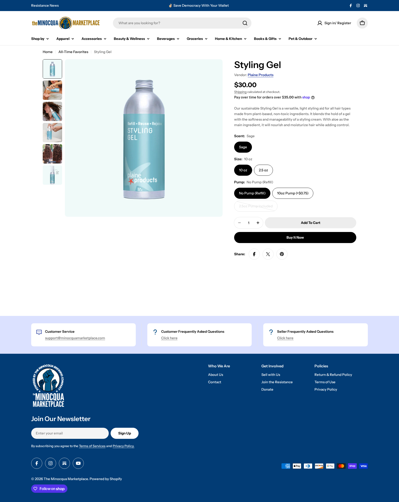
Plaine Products (260, 75)
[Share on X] (268, 254)
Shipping (240, 92)
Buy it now (295, 237)
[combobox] (182, 23)
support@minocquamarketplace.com (75, 338)
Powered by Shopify (106, 479)
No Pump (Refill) (252, 193)
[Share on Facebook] (254, 254)
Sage (243, 147)
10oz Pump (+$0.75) (292, 193)
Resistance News (45, 5)
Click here (169, 338)
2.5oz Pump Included (256, 208)
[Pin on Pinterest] (281, 254)
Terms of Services (92, 446)
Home (48, 52)
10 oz (243, 170)
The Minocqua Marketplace (66, 479)
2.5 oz (263, 170)
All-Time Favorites (73, 52)
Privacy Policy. (123, 446)
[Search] (245, 23)
